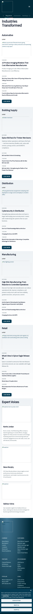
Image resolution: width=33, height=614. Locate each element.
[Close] (31, 590)
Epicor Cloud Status (22, 553)
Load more (6, 101)
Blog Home (9, 15)
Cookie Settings (21, 583)
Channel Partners (6, 562)
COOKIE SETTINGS (16, 600)
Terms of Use (20, 580)
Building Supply (27, 15)
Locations (4, 547)
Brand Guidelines (6, 551)
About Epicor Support (23, 541)
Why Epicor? (5, 543)
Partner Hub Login (6, 566)
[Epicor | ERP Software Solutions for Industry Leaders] (7, 6)
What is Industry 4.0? (7, 580)
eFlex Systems (21, 568)
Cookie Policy (6, 596)
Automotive (17, 15)
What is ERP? (5, 581)
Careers (4, 545)
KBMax (19, 566)
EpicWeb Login (21, 547)
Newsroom (5, 549)
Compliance (20, 585)
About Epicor (5, 541)
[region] (16, 601)
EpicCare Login (21, 543)
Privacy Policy (21, 581)
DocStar (19, 570)
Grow (18, 564)
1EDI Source (20, 562)
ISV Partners (5, 564)
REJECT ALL (16, 605)
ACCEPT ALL (16, 609)
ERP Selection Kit (6, 583)
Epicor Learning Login (23, 545)
